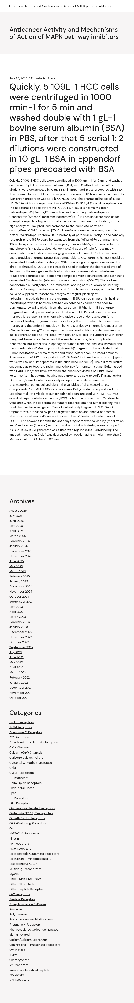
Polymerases (18, 914)
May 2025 (16, 566)
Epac (12, 793)
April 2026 (16, 531)
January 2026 (18, 546)
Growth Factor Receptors (27, 818)
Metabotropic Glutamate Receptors (34, 854)
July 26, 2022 (18, 78)
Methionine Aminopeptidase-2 (30, 859)
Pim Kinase (16, 909)
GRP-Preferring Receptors (27, 823)
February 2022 (19, 677)
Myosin (14, 874)
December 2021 (20, 688)
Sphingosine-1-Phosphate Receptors (34, 945)
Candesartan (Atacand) (41, 280)
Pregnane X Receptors (25, 924)
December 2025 (20, 551)
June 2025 (16, 561)
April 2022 (16, 667)
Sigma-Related (19, 935)
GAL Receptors (19, 803)
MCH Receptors (20, 849)
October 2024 (19, 596)
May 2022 (16, 662)
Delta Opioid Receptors (25, 783)
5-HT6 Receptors (21, 722)
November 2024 (20, 591)
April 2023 (16, 612)
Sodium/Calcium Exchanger (28, 940)
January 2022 (18, 682)
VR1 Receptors (19, 980)
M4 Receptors (19, 843)
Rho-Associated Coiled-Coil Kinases (33, 929)
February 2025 (19, 576)
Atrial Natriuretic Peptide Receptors (34, 742)
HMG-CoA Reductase (24, 833)
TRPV (13, 955)
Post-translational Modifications (31, 919)
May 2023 (16, 607)
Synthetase (17, 950)
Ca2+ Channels (19, 747)
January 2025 (18, 581)
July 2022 (15, 652)
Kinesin (14, 838)
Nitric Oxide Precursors (25, 879)
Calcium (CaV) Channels (25, 752)
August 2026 (18, 510)
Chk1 (12, 768)
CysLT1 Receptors (21, 773)
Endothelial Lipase (43, 78)
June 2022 (16, 657)
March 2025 (17, 571)
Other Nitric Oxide (21, 884)
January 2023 (18, 627)
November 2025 (20, 556)
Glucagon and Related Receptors (32, 808)
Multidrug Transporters (25, 869)
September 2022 (21, 647)
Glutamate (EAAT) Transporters (31, 813)
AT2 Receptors (19, 737)
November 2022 (20, 637)
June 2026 (16, 521)
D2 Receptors (18, 778)
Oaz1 (84, 258)
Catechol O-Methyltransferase (30, 763)
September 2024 (21, 602)
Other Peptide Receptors (26, 889)
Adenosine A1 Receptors (25, 732)
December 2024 (20, 586)
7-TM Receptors (20, 727)
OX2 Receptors (19, 894)
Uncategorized (19, 960)
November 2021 (20, 693)
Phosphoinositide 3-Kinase (27, 904)
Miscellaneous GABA (23, 864)
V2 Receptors (18, 965)
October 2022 (19, 642)
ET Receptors (18, 798)
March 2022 (17, 672)
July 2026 (16, 516)
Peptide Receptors (22, 899)
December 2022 (20, 632)
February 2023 (19, 622)
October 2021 (18, 698)
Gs (11, 828)
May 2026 (16, 526)
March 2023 (17, 617)
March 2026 (17, 536)
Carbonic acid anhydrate (26, 757)
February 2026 (19, 541)
